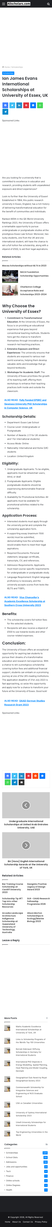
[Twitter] (14, 776)
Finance (9, 1176)
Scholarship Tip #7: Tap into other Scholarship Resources (12, 902)
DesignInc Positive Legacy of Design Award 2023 (37, 887)
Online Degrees (13, 1185)
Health (9, 1190)
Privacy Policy (41, 1222)
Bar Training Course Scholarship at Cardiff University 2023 (12, 888)
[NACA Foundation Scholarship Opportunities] (10, 276)
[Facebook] (8, 776)
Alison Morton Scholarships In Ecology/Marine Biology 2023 (35, 917)
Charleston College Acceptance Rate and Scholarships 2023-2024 (33, 290)
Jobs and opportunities (16, 1166)
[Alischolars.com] (18, 4)
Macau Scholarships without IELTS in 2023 (24, 265)
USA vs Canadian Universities (29, 1103)
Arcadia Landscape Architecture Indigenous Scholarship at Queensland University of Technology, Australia (12, 923)
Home (7, 67)
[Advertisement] (26, 36)
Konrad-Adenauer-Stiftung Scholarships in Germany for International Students (28, 1052)
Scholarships (17, 67)
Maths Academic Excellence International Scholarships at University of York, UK (28, 1029)
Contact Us (28, 1222)
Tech (8, 1171)
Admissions (11, 1162)
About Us (16, 1222)
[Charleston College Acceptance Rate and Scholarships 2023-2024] (10, 290)
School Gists (12, 1157)
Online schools (12, 1180)
